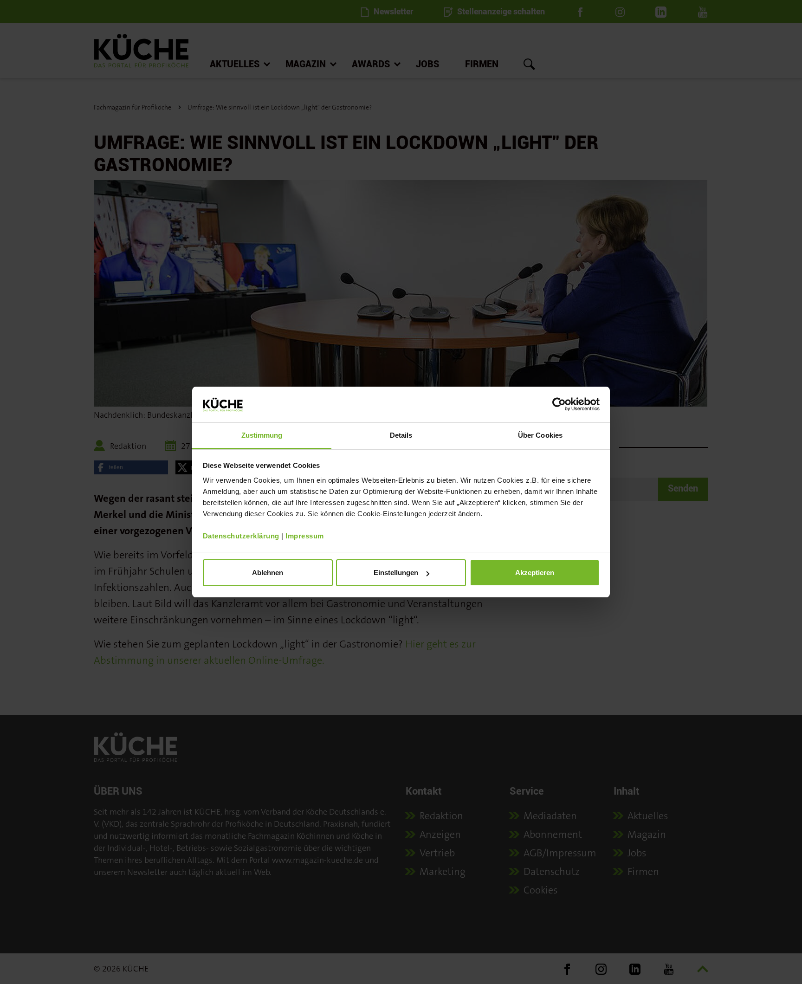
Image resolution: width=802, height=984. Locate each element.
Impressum (304, 536)
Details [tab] (401, 435)
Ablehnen (267, 572)
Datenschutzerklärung (241, 536)
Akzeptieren (534, 572)
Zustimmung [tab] (262, 435)
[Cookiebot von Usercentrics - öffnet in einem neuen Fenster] (559, 404)
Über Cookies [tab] (540, 435)
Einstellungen (396, 572)
